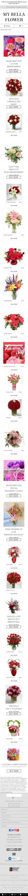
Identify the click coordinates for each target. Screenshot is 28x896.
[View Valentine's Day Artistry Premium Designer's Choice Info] (14, 353)
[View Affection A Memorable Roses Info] (14, 407)
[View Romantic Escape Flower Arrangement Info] (14, 254)
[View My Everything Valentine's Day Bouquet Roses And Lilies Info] (14, 192)
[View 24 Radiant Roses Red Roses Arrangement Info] (14, 642)
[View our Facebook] (10, 831)
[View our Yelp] (18, 831)
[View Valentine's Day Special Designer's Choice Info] (14, 470)
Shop (8, 26)
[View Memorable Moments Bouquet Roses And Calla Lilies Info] (14, 121)
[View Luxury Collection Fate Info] (14, 580)
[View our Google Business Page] (13, 831)
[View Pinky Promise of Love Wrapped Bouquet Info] (14, 514)
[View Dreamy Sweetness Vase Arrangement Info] (14, 221)
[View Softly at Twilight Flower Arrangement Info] (14, 437)
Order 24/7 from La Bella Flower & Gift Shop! (14, 885)
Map (14, 895)
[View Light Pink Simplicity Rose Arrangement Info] (14, 151)
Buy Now (13, 71)
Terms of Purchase (18, 887)
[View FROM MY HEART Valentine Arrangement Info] (14, 729)
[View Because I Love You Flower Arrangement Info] (14, 667)
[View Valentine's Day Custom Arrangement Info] (14, 46)
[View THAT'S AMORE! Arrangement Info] (14, 554)
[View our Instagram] (15, 831)
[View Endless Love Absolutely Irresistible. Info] (14, 606)
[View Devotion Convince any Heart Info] (14, 87)
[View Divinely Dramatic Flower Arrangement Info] (14, 320)
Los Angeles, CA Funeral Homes (10, 875)
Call (5, 895)
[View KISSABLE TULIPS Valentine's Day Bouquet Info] (14, 382)
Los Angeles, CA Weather (7, 880)
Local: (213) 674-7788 (14, 842)
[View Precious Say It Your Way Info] (14, 694)
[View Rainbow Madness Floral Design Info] (14, 287)
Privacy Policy (7, 887)
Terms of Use (14, 890)
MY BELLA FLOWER (14, 17)
